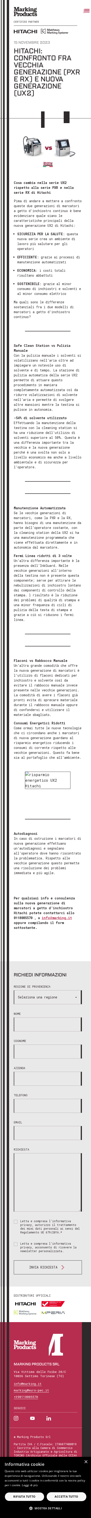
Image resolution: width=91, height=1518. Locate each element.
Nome (17, 1014)
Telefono (21, 1095)
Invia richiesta (43, 1267)
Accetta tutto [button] (66, 1497)
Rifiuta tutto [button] (24, 1497)
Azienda (19, 1068)
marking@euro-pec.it (31, 1390)
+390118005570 (26, 1397)
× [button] (86, 1462)
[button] (45, 1508)
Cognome (20, 1041)
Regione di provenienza (32, 986)
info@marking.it (57, 918)
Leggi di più (30, 1485)
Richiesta (21, 1149)
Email (18, 1122)
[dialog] (45, 1487)
